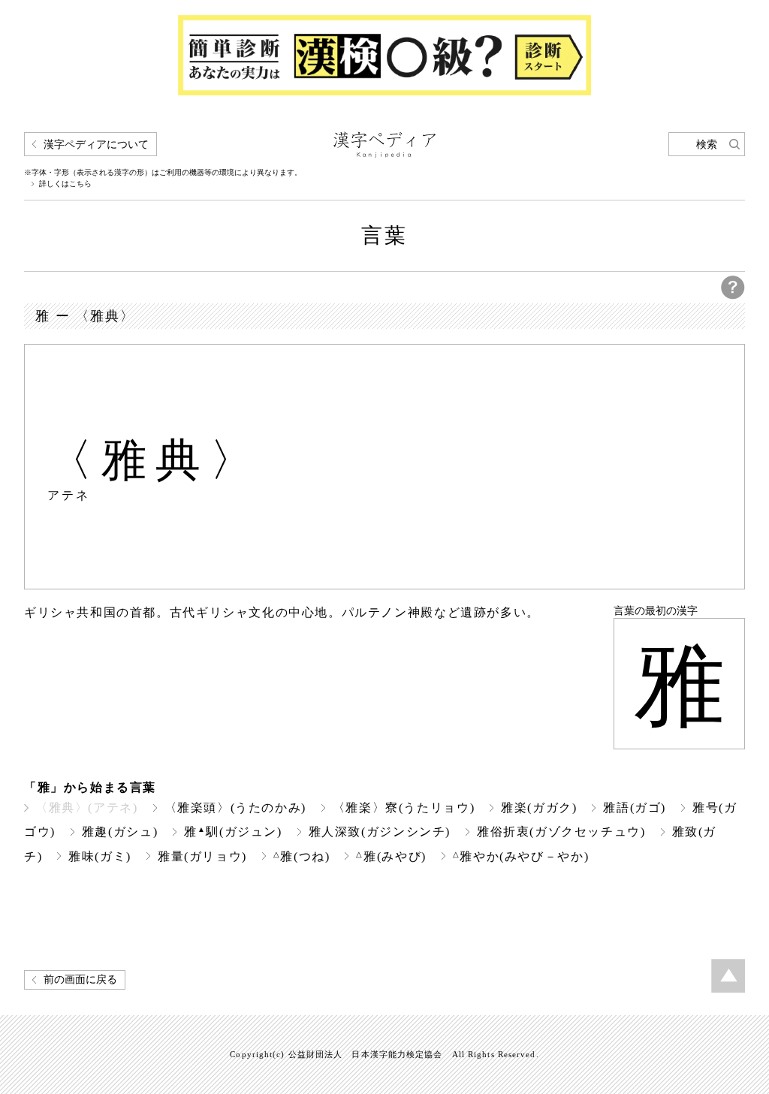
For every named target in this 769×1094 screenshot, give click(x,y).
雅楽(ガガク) (539, 807)
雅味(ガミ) (99, 856)
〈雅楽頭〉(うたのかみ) (235, 807)
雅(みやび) (391, 856)
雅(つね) (301, 856)
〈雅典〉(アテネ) (86, 807)
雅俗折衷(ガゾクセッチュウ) (561, 831)
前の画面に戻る (80, 979)
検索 (706, 144)
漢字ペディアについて (96, 144)
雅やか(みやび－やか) (521, 856)
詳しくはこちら (65, 184)
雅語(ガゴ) (634, 807)
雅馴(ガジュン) (233, 831)
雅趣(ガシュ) (120, 831)
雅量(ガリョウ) (202, 856)
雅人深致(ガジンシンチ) (380, 831)
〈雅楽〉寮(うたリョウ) (404, 807)
